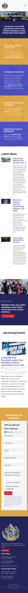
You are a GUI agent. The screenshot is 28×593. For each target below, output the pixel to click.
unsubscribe (19, 501)
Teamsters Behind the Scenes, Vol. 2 (19, 160)
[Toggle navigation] (25, 6)
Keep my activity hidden (12, 487)
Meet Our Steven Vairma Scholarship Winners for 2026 (18, 205)
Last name (8, 443)
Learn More (5, 550)
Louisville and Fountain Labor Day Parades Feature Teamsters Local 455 (12, 361)
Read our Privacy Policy (14, 584)
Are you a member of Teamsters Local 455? (12, 474)
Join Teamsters (8, 316)
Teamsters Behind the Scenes (18, 240)
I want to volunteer (13, 482)
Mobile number (10, 458)
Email (6, 450)
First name (8, 436)
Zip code (7, 465)
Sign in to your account (14, 585)
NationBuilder (14, 588)
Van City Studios (14, 587)
